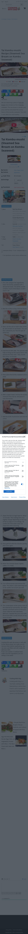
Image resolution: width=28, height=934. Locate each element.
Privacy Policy (22, 497)
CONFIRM (9, 491)
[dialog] (14, 467)
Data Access (14, 497)
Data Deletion (5, 497)
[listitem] (14, 462)
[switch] (22, 466)
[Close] (25, 437)
